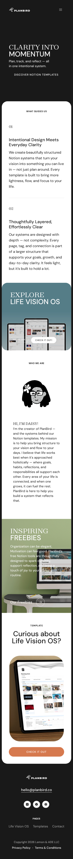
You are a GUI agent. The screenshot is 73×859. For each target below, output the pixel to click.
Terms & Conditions (48, 848)
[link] (43, 340)
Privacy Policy (21, 848)
